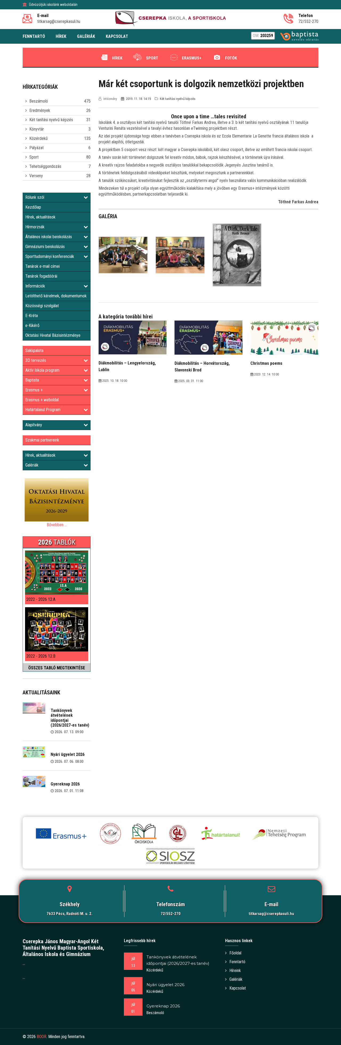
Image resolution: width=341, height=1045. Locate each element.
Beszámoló (38, 101)
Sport (152, 58)
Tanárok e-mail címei (42, 266)
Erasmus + (34, 389)
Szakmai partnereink (42, 440)
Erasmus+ (191, 58)
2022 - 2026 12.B (40, 656)
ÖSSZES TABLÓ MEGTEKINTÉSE (56, 667)
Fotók (231, 58)
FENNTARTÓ (34, 36)
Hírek (117, 58)
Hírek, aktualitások (40, 217)
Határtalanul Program (42, 409)
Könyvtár (36, 129)
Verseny (36, 175)
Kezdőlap (33, 207)
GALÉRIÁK (86, 36)
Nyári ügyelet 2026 (67, 754)
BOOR (41, 1036)
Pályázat (36, 147)
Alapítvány (33, 424)
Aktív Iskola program (42, 370)
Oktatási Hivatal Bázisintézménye (52, 335)
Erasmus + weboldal (42, 399)
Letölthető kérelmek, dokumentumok (56, 295)
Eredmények (39, 110)
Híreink (235, 970)
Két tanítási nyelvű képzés (51, 119)
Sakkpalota (34, 350)
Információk (35, 286)
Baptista (32, 380)
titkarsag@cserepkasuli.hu (271, 913)
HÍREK (61, 36)
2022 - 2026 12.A (40, 599)
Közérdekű (38, 138)
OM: (263, 35)
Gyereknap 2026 (65, 784)
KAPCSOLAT (117, 36)
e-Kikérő (32, 325)
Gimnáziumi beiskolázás (45, 246)
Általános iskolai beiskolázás (48, 236)
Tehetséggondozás (45, 166)
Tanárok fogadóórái (41, 276)
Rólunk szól (34, 197)
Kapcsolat (237, 988)
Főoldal (235, 952)
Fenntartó (237, 961)
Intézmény (110, 99)
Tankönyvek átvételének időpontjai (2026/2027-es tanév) (70, 718)
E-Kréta (31, 315)
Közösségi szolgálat (42, 305)
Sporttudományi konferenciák (49, 256)
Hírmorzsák (34, 226)
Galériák (31, 465)
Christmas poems (266, 363)
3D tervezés (35, 360)
